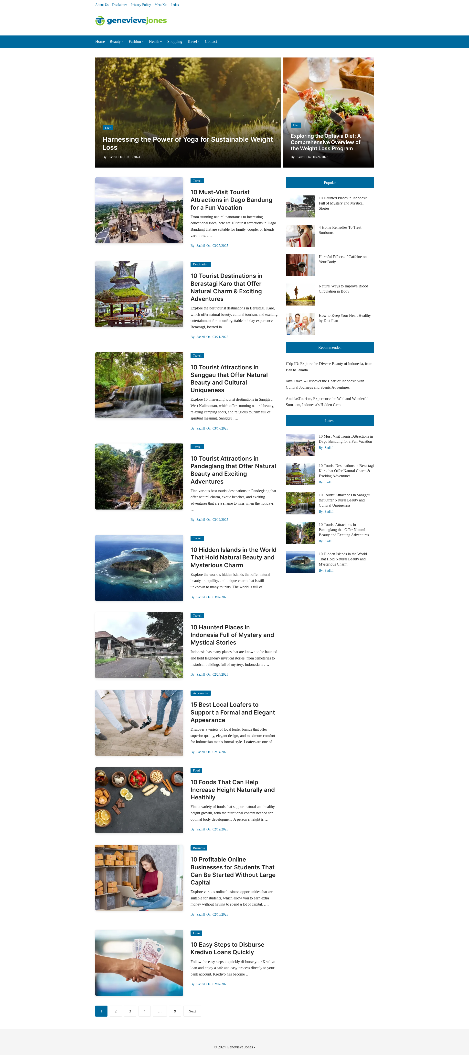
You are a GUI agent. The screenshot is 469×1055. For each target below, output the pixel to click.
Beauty (115, 41)
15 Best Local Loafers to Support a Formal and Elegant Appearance (233, 712)
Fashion (135, 41)
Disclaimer (119, 5)
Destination (200, 264)
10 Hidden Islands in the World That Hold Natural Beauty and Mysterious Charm (234, 557)
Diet (108, 128)
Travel (192, 41)
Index (175, 5)
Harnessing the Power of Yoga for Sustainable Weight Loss (188, 143)
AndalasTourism (298, 399)
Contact (211, 41)
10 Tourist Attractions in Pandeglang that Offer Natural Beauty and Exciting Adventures (344, 529)
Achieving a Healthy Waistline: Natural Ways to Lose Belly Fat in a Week (328, 142)
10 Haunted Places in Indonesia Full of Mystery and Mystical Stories (232, 635)
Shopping (174, 41)
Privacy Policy (141, 5)
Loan (196, 933)
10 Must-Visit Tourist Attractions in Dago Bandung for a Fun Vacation (231, 200)
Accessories (200, 693)
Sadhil (112, 157)
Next (192, 1011)
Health (154, 41)
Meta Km (161, 5)
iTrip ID (292, 364)
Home (100, 41)
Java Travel (294, 381)
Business (199, 848)
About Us (101, 5)
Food (196, 770)
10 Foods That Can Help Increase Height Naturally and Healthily (233, 790)
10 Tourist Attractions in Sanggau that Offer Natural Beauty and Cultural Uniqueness (344, 500)
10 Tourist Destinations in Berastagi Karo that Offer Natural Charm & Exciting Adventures (346, 471)
